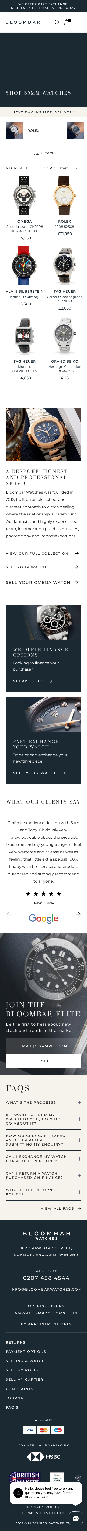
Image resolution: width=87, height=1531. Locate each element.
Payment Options (26, 1351)
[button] (9, 916)
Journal (16, 1398)
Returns (16, 1342)
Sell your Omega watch (38, 582)
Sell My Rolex (22, 1370)
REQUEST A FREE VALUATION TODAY (43, 8)
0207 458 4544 (46, 1278)
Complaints (20, 1389)
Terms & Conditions (44, 1513)
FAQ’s (12, 1407)
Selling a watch (25, 1361)
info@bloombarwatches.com (46, 1289)
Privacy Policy (43, 1507)
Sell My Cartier (24, 1379)
